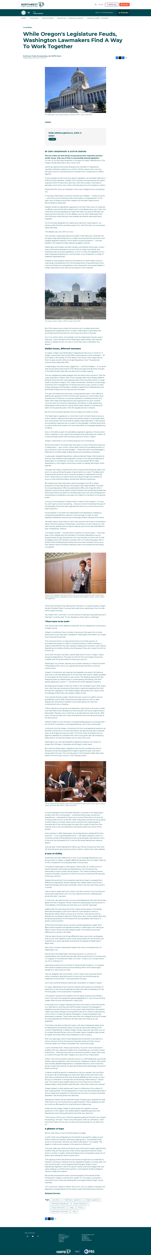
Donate (125, 5)
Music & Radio (48, 18)
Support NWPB (93, 18)
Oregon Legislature (92, 1200)
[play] (23, 13)
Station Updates (87, 1240)
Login (100, 4)
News (23, 18)
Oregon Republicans (80, 1203)
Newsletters (85, 1239)
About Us (61, 1234)
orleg (74, 1211)
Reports (61, 1241)
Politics (80, 1207)
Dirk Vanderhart (51, 1187)
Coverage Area (63, 1237)
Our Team (62, 1239)
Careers (61, 1240)
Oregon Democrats (58, 1207)
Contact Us (85, 1237)
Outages (104, 18)
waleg (72, 1207)
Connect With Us (64, 1236)
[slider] (31, 13)
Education (61, 18)
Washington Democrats (60, 1211)
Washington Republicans (60, 1203)
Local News (27, 27)
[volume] (28, 13)
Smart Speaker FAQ (88, 1234)
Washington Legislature (73, 1200)
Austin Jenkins (81, 1187)
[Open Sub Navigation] (27, 18)
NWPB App (112, 5)
